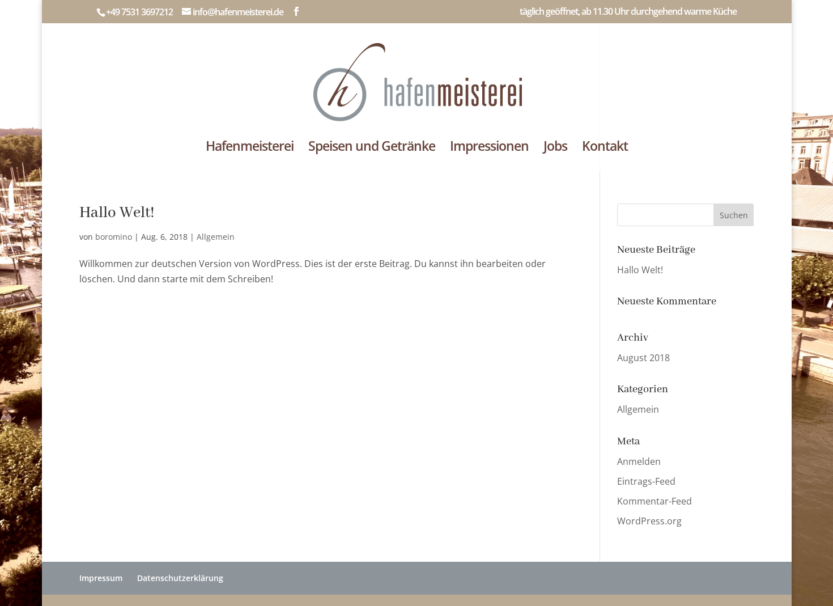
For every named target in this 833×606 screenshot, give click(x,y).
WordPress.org (649, 521)
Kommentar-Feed (654, 501)
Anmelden (639, 461)
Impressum (100, 578)
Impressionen (489, 148)
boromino (113, 236)
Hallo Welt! (117, 213)
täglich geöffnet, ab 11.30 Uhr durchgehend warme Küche (628, 12)
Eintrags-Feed (646, 481)
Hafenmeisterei (250, 148)
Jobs (555, 148)
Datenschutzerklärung (180, 578)
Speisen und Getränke (371, 148)
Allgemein (216, 236)
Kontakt (605, 148)
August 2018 (643, 357)
